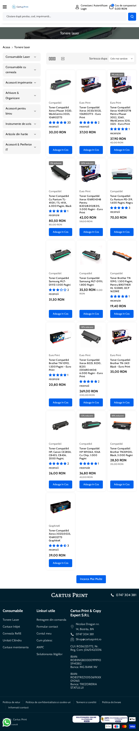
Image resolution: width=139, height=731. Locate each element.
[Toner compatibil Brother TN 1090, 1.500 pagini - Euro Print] (60, 337)
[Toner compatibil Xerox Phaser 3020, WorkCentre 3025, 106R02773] (60, 84)
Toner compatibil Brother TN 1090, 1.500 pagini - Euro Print (60, 364)
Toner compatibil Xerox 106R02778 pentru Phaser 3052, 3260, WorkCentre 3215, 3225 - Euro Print (120, 116)
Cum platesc (44, 640)
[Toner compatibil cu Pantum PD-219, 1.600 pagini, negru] (122, 173)
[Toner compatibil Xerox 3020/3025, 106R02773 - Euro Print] (91, 84)
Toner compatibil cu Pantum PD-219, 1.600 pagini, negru (121, 199)
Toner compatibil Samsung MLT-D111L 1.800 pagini (91, 281)
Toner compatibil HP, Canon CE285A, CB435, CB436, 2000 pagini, (60, 453)
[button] (7, 7)
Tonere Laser (11, 619)
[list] (63, 59)
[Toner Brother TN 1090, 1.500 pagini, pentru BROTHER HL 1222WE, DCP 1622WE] (122, 255)
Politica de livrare (111, 702)
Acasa (6, 47)
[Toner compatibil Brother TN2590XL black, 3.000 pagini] (122, 425)
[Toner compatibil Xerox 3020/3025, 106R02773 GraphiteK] (60, 507)
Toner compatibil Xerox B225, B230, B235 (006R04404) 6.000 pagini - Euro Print (91, 368)
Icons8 (14, 724)
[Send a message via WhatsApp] (7, 722)
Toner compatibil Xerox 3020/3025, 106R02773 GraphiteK (60, 535)
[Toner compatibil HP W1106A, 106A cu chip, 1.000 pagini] (91, 425)
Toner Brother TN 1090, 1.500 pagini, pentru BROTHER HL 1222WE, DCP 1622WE (121, 284)
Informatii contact (18, 707)
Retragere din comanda (51, 619)
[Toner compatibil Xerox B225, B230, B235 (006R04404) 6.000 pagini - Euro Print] (91, 337)
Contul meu (44, 633)
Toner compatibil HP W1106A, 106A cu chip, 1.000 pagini (89, 453)
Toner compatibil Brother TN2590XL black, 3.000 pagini (121, 452)
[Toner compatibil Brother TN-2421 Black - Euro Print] (122, 337)
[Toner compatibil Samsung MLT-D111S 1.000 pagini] (60, 255)
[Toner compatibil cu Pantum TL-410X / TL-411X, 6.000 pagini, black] (60, 173)
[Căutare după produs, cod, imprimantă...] (132, 17)
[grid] (52, 59)
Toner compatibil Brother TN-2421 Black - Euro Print (120, 363)
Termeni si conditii (86, 702)
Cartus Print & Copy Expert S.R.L (85, 613)
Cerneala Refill (12, 633)
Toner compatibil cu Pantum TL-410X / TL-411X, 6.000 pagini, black (60, 201)
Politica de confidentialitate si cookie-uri (48, 702)
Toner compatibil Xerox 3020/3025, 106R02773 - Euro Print (90, 112)
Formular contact (47, 626)
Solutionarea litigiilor (49, 654)
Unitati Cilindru (12, 640)
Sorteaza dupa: (98, 58)
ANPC (40, 647)
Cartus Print (20, 719)
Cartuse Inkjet (11, 626)
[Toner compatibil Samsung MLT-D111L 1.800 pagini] (91, 255)
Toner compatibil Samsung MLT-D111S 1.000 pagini (60, 281)
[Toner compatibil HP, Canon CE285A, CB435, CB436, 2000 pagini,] (60, 425)
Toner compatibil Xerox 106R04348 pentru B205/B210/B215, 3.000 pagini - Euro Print (91, 204)
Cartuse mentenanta (16, 647)
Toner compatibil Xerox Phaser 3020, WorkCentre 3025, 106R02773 (60, 112)
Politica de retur (11, 702)
